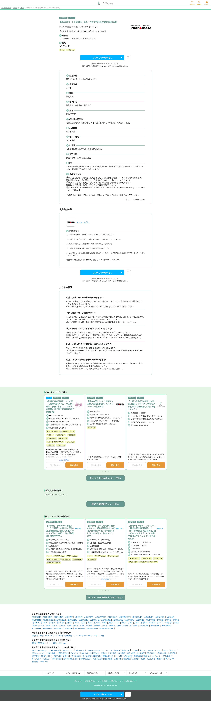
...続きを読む (64, 460)
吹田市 (22, 8)
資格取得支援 (68, 659)
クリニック (48, 636)
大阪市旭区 (170, 617)
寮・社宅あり (36, 659)
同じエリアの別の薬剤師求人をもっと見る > (105, 597)
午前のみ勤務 (75, 656)
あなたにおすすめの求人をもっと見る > (105, 478)
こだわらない (62, 643)
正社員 (34, 643)
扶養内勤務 (35, 656)
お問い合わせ (78, 681)
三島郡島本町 (144, 625)
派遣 (54, 643)
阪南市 (135, 625)
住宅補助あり (167, 656)
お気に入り (56, 465)
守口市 (117, 623)
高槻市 (104, 623)
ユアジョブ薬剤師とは (73, 673)
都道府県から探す (92, 673)
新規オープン (75, 653)
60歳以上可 (44, 661)
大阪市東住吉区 (71, 620)
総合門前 (172, 653)
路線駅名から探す (113, 673)
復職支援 (127, 659)
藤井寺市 (89, 625)
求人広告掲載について (130, 681)
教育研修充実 (57, 659)
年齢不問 (35, 661)
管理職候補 (138, 656)
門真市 (69, 625)
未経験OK (160, 659)
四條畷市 (112, 625)
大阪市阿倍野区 (48, 620)
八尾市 (136, 623)
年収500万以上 (43, 650)
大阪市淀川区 (94, 620)
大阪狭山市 (127, 625)
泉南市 (104, 625)
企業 (95, 636)
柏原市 (54, 625)
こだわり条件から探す (157, 673)
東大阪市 (97, 625)
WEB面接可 (128, 656)
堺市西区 (36, 623)
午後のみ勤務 (86, 656)
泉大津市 (97, 623)
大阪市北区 (140, 620)
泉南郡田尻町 (58, 628)
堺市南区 (44, 623)
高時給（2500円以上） (96, 650)
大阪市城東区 (36, 620)
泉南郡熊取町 (47, 628)
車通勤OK (85, 653)
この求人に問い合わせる (102, 58)
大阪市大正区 (88, 617)
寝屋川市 (160, 623)
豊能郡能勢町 (166, 625)
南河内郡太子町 (80, 628)
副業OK (66, 656)
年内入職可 (141, 653)
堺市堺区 (160, 620)
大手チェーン (156, 656)
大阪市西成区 (83, 620)
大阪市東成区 (148, 617)
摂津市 (75, 625)
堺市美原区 (61, 623)
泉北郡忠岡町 (36, 628)
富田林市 (152, 623)
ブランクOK (170, 659)
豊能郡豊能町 (155, 625)
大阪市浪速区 (112, 617)
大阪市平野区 (129, 620)
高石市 (82, 625)
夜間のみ (147, 656)
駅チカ (166, 650)
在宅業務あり (94, 653)
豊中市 (77, 623)
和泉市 (41, 625)
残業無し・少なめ (38, 653)
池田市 (83, 623)
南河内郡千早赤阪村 (107, 628)
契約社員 (41, 643)
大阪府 (15, 8)
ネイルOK (119, 656)
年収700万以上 (68, 650)
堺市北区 (52, 623)
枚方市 (123, 623)
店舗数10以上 (151, 653)
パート (48, 643)
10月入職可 (131, 653)
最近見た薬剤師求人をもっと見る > (106, 504)
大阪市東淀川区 (137, 617)
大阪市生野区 (160, 617)
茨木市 (130, 623)
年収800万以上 (81, 650)
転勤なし (173, 650)
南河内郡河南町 (92, 628)
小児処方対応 (56, 656)
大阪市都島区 (36, 617)
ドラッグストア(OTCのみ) (83, 636)
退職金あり (126, 650)
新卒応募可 (151, 659)
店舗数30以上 (162, 653)
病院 (41, 636)
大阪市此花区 (58, 617)
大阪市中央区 (150, 620)
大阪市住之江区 (117, 620)
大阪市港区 (78, 617)
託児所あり (46, 659)
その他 (101, 636)
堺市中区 (168, 620)
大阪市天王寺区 (100, 617)
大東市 (35, 625)
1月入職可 (112, 653)
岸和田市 (69, 623)
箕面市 (48, 625)
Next (166, 432)
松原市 (177, 623)
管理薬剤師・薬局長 (138, 659)
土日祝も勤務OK (63, 653)
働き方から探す (134, 673)
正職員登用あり (108, 656)
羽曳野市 (62, 625)
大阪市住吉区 (60, 620)
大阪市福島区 (47, 617)
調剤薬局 (35, 636)
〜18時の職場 (50, 653)
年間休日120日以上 (155, 650)
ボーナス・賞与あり (113, 650)
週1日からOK (45, 656)
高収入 (34, 650)
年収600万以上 (56, 650)
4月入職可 (121, 653)
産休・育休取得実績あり (83, 659)
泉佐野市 (144, 623)
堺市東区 (176, 620)
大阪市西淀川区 (124, 617)
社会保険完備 (98, 659)
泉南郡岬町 (69, 628)
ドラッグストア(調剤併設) (63, 636)
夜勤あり (104, 653)
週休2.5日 (142, 650)
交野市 (119, 625)
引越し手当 (118, 659)
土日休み (134, 650)
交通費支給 (108, 659)
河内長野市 (169, 623)
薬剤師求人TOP (6, 8)
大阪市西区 (69, 617)
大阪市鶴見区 (106, 620)
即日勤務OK (97, 656)
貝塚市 (110, 623)
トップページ (49, 673)
